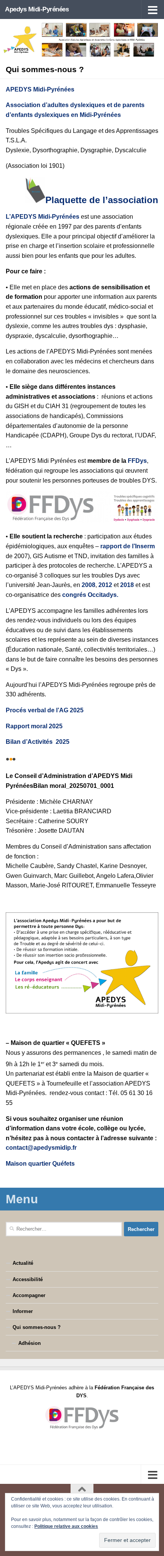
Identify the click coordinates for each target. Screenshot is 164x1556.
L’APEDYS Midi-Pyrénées (42, 216)
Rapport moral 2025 (34, 726)
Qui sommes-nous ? (37, 1327)
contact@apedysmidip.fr (41, 1147)
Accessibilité (28, 1279)
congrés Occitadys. (90, 595)
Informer (23, 1311)
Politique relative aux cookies (66, 1526)
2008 (88, 585)
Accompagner (29, 1295)
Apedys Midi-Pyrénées (37, 9)
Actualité (23, 1263)
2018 (127, 585)
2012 (105, 585)
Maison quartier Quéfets (40, 1163)
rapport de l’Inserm (127, 546)
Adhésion (29, 1343)
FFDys (137, 461)
